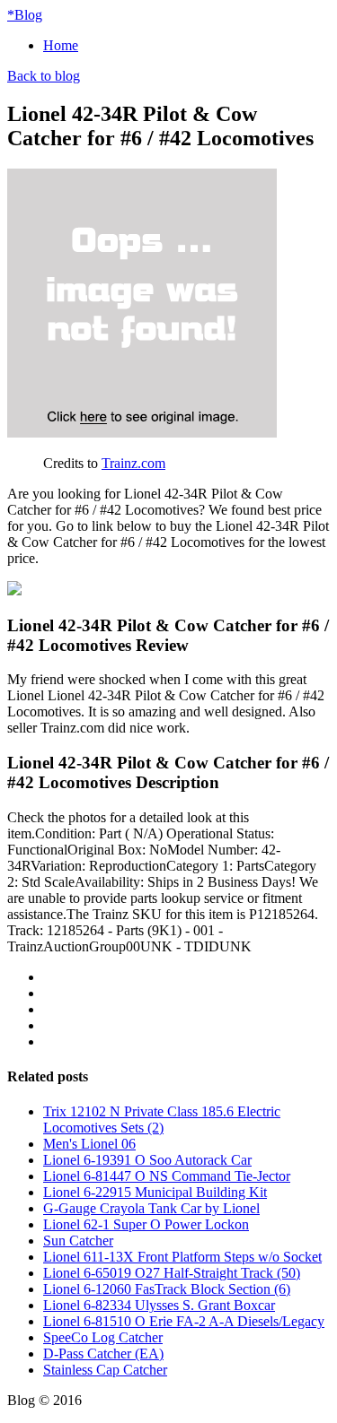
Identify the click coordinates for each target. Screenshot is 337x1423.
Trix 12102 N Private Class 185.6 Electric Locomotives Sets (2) (161, 1119)
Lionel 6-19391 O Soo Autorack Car (147, 1159)
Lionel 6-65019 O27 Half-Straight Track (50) (171, 1272)
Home (60, 45)
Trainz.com (133, 463)
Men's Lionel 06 (89, 1143)
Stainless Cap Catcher (105, 1369)
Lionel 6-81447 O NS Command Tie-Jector (166, 1176)
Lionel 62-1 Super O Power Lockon (146, 1224)
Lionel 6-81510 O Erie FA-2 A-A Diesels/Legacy (183, 1321)
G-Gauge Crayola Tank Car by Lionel (151, 1208)
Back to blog (43, 75)
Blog (24, 14)
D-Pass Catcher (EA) (103, 1353)
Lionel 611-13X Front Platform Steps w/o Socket (182, 1256)
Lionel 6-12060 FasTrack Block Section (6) (166, 1289)
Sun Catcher (78, 1240)
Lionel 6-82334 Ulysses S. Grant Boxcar (159, 1305)
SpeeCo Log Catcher (103, 1337)
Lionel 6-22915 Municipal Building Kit (155, 1192)
